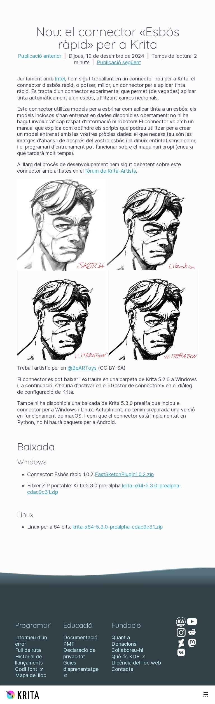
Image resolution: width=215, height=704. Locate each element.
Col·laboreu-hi (127, 650)
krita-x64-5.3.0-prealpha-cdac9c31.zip (118, 527)
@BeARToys (82, 368)
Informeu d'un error (31, 640)
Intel (60, 79)
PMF (68, 644)
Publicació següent (119, 62)
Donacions (123, 644)
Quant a (120, 637)
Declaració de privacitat (79, 653)
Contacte (122, 669)
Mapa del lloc (30, 675)
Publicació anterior (39, 56)
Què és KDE (126, 656)
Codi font (27, 669)
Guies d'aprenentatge (81, 666)
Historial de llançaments (29, 660)
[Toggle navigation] (205, 694)
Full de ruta (28, 650)
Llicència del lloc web (136, 663)
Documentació (80, 637)
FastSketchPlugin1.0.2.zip (124, 474)
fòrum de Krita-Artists (110, 171)
